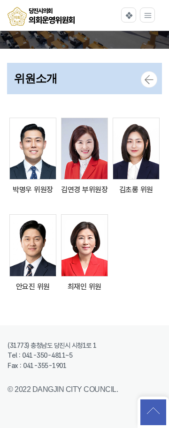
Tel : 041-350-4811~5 (40, 355)
